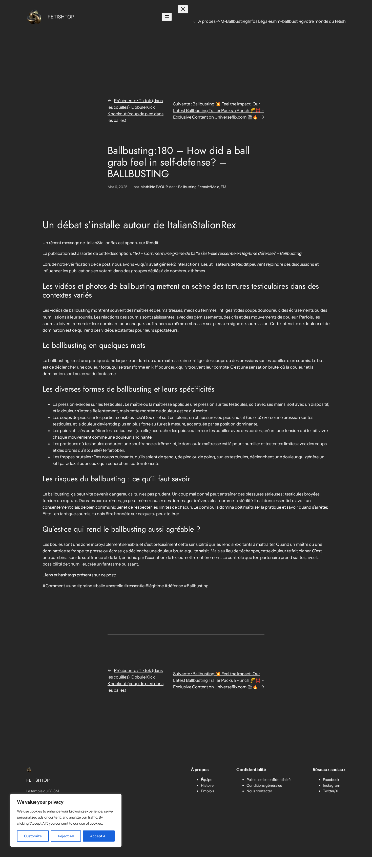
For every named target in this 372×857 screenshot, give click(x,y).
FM (223, 187)
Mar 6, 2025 (117, 187)
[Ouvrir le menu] (167, 17)
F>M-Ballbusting (232, 21)
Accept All (99, 836)
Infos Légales (260, 21)
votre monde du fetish (325, 21)
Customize (33, 836)
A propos (207, 21)
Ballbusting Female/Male (198, 187)
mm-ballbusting (288, 21)
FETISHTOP (61, 17)
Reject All (66, 836)
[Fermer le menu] (183, 9)
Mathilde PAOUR (154, 187)
